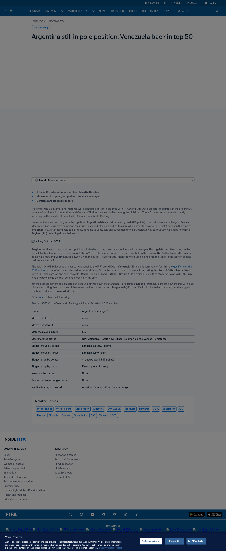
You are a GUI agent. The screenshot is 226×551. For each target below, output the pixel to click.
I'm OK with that (196, 541)
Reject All (174, 541)
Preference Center (151, 541)
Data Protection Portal (110, 548)
